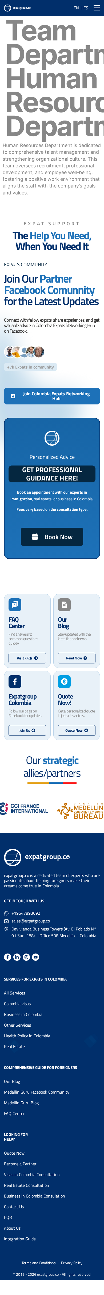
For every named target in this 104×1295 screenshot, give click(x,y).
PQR (8, 1217)
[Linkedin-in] (17, 957)
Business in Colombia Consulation (34, 1196)
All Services (14, 993)
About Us (12, 1228)
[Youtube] (35, 957)
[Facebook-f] (7, 957)
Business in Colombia (23, 1014)
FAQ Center (14, 1113)
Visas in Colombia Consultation (32, 1174)
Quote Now (14, 1153)
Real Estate (14, 1046)
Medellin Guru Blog (21, 1102)
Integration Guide (20, 1238)
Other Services (17, 1025)
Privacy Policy (71, 1263)
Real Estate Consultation (26, 1185)
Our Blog (12, 1081)
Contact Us (14, 1206)
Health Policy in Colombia (27, 1035)
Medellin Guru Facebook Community (36, 1092)
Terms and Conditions (39, 1263)
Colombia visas (17, 1003)
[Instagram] (26, 957)
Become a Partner (20, 1163)
